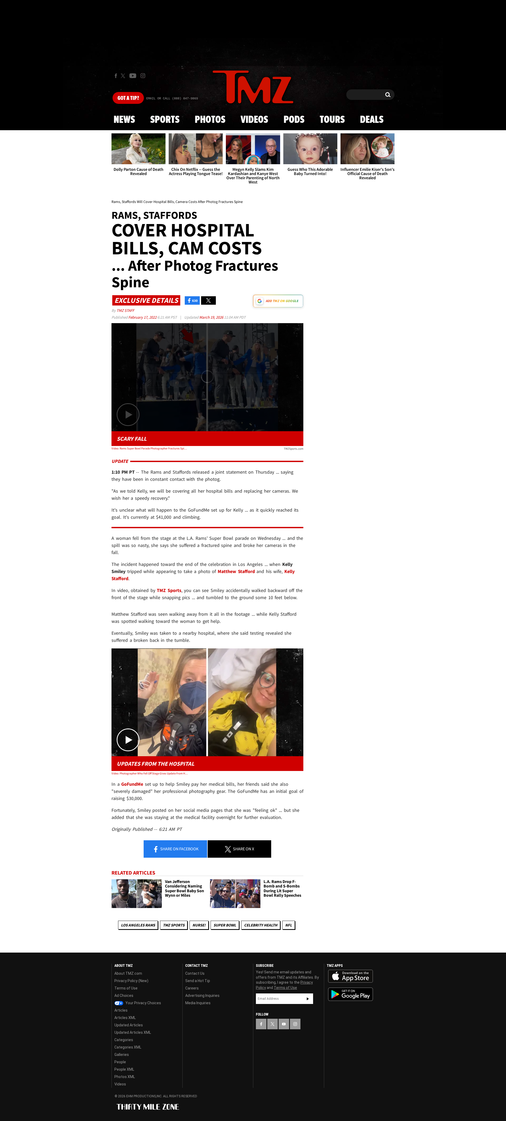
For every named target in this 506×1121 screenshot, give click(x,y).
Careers (192, 988)
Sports (164, 120)
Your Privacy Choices (143, 1003)
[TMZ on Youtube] (132, 75)
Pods (294, 120)
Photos (210, 120)
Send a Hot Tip (197, 981)
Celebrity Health (260, 925)
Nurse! (199, 925)
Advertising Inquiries (202, 995)
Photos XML (124, 1077)
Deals (371, 120)
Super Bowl (224, 925)
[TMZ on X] (123, 75)
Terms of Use (126, 988)
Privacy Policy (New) (131, 981)
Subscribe (308, 998)
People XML (124, 1069)
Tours (332, 120)
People (120, 1062)
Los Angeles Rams (138, 925)
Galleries (121, 1054)
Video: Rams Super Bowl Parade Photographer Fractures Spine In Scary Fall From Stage (149, 448)
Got (128, 98)
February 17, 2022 (142, 317)
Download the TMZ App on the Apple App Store (350, 976)
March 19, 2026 (211, 317)
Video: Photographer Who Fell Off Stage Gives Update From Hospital (149, 773)
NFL (288, 925)
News (124, 120)
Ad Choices (123, 995)
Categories (123, 1040)
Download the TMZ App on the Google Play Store (350, 994)
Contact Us (195, 973)
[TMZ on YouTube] (284, 1024)
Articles (121, 1010)
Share (178, 848)
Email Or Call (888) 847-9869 (172, 98)
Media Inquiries (198, 1003)
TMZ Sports (169, 590)
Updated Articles (128, 1025)
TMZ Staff (125, 310)
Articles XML (125, 1018)
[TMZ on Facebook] (115, 75)
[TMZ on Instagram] (142, 75)
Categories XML (127, 1047)
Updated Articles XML (132, 1032)
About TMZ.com (128, 973)
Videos (254, 120)
